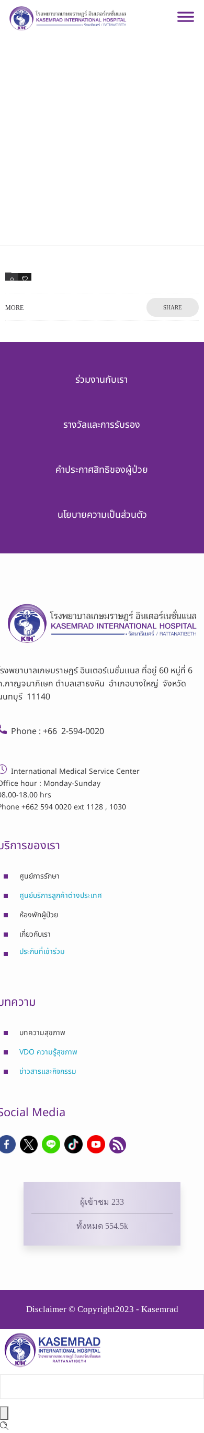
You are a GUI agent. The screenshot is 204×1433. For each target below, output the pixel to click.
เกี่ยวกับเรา (35, 934)
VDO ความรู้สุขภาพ (48, 1052)
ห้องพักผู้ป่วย (38, 914)
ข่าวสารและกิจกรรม (47, 1071)
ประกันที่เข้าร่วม (42, 951)
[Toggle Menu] (185, 21)
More (14, 308)
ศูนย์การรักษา (39, 876)
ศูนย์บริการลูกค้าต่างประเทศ (60, 895)
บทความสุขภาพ (42, 1032)
